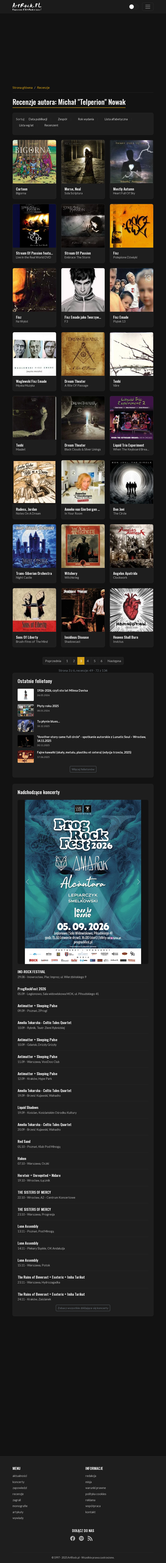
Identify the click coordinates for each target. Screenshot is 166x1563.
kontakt (90, 1512)
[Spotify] (81, 1538)
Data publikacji (38, 119)
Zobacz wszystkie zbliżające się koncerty (83, 1308)
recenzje (18, 1494)
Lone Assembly (28, 1226)
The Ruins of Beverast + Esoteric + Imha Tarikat (51, 1277)
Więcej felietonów (83, 769)
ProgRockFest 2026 (32, 988)
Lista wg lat (26, 125)
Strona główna (23, 87)
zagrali (17, 1500)
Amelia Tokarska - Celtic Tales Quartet (44, 1022)
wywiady (18, 1518)
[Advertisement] (83, 46)
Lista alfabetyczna (116, 119)
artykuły (18, 1512)
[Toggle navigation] (147, 7)
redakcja (90, 1476)
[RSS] (90, 1538)
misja (88, 1482)
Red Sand (24, 1141)
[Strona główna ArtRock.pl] (27, 7)
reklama (90, 1500)
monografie (20, 1506)
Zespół (62, 119)
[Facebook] (72, 1538)
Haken (22, 1158)
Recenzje (43, 87)
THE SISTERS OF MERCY (34, 1192)
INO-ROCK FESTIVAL (31, 971)
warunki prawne (95, 1488)
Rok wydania (86, 119)
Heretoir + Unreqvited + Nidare (39, 1175)
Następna (114, 661)
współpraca (93, 1506)
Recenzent (51, 125)
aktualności (20, 1476)
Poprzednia (53, 661)
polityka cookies (95, 1494)
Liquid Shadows (28, 1107)
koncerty (18, 1482)
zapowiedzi (20, 1488)
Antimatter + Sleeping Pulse (37, 1005)
